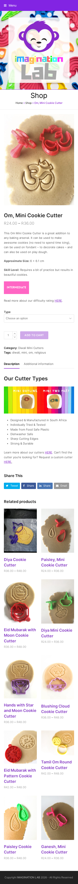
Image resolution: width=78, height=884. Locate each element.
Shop (28, 102)
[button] (10, 5)
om (31, 352)
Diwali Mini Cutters (31, 348)
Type (7, 312)
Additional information (39, 364)
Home (19, 102)
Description (12, 364)
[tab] (12, 363)
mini (24, 352)
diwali (16, 352)
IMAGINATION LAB (28, 877)
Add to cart (34, 335)
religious (40, 352)
